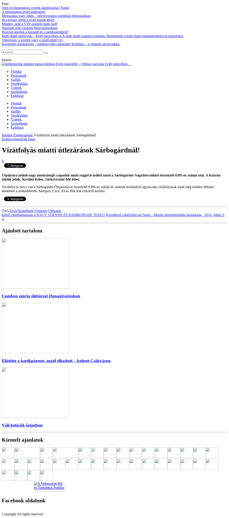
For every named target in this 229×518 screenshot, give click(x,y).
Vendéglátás (19, 84)
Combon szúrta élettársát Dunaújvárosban (41, 296)
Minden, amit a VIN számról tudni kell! (29, 24)
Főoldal (16, 71)
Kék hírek (28, 139)
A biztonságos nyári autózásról (23, 12)
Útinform (40, 211)
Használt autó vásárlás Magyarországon (30, 28)
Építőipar (17, 96)
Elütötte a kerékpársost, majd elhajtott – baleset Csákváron (56, 360)
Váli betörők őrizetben (22, 425)
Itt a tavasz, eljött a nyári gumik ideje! (28, 20)
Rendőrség (25, 211)
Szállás (16, 80)
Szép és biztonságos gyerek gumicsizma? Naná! (35, 8)
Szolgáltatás (19, 92)
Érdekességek (23, 135)
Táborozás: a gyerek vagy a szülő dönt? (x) (32, 40)
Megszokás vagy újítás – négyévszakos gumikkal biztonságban (46, 16)
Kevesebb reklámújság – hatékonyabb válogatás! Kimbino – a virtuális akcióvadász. (61, 44)
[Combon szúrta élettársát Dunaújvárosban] (35, 287)
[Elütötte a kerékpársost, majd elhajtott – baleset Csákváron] (35, 352)
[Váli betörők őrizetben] (35, 417)
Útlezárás (54, 211)
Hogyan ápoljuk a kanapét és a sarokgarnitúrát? (35, 32)
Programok (18, 75)
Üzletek (16, 88)
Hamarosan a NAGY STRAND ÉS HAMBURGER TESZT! (53, 215)
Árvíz (13, 211)
